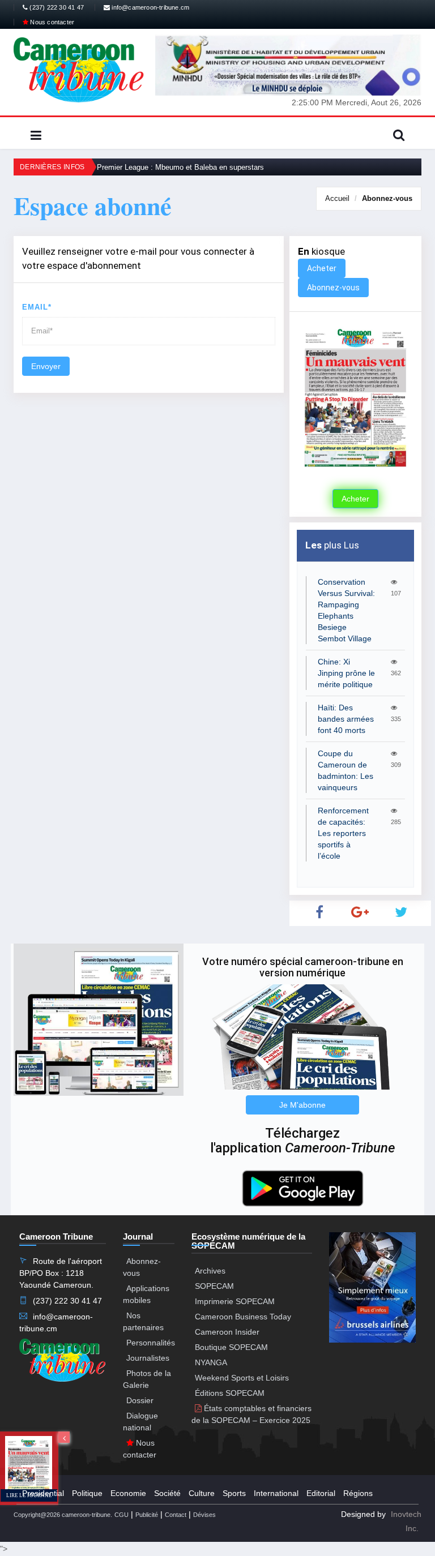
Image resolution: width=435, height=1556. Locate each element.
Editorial (320, 1493)
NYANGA (211, 1362)
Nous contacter (51, 22)
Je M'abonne (302, 1104)
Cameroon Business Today (243, 1316)
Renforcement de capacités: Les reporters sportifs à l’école (343, 833)
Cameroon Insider (227, 1331)
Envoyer (46, 366)
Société (167, 1493)
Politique (87, 1493)
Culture (202, 1493)
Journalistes (147, 1357)
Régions (358, 1493)
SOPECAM (214, 1286)
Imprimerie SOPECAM (235, 1301)
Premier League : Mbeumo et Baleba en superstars (180, 167)
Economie (128, 1493)
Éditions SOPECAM (230, 1393)
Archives (210, 1270)
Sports (234, 1493)
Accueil (337, 198)
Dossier (139, 1400)
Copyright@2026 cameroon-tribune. (63, 1514)
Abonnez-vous (387, 198)
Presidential (43, 1493)
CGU (121, 1514)
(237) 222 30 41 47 (56, 7)
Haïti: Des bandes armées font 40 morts (346, 719)
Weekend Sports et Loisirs (242, 1377)
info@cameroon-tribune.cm (149, 7)
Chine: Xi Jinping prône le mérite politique (346, 673)
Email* (37, 307)
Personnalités (150, 1342)
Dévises (204, 1514)
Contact (175, 1514)
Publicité (146, 1514)
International (276, 1493)
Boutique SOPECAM (231, 1347)
